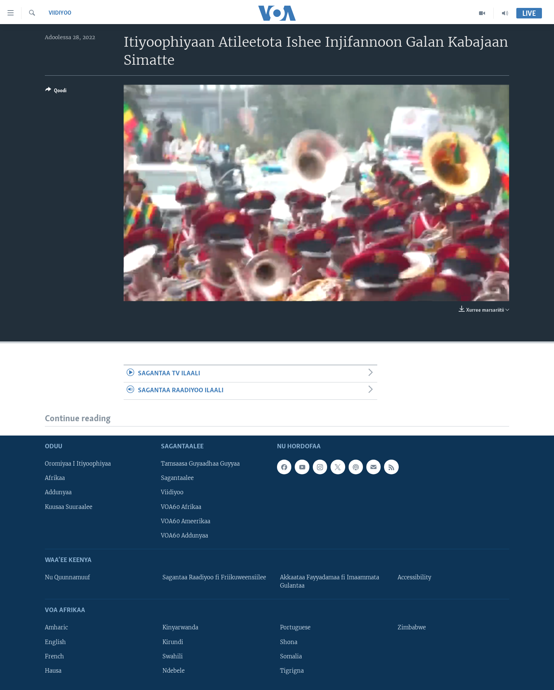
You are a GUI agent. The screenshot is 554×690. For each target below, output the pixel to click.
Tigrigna (292, 670)
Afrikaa (55, 478)
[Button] (55, 92)
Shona (288, 642)
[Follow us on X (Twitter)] (338, 467)
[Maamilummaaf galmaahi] (373, 467)
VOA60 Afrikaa (181, 507)
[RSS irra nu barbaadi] (391, 467)
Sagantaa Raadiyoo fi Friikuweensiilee (214, 577)
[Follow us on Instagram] (320, 467)
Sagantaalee (177, 478)
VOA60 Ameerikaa (185, 521)
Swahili (172, 656)
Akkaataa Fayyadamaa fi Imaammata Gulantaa (329, 581)
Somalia (291, 656)
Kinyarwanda (180, 628)
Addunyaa (58, 492)
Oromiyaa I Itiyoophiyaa (78, 463)
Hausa (53, 670)
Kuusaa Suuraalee (68, 507)
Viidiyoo (60, 13)
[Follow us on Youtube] (302, 467)
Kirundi (172, 642)
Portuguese (295, 628)
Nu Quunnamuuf (67, 577)
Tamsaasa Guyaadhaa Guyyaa (200, 463)
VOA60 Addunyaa (184, 535)
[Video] (482, 13)
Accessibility (414, 577)
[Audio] (505, 13)
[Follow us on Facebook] (284, 467)
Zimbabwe (412, 628)
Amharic (56, 628)
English (55, 642)
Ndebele (173, 670)
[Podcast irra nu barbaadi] (356, 467)
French (54, 656)
